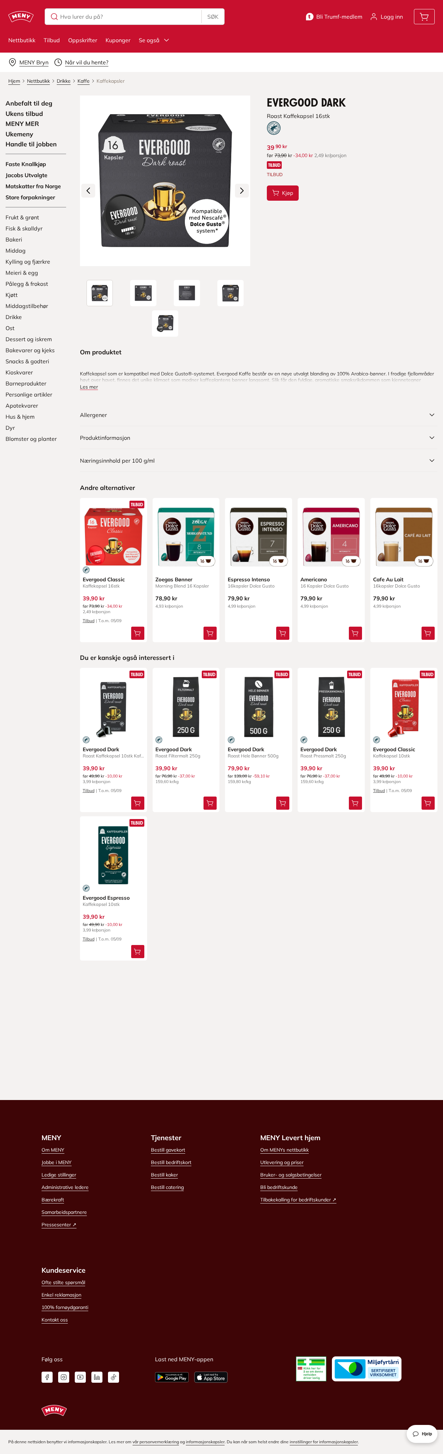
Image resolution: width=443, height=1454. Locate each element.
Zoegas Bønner (173, 579)
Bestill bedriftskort (171, 1162)
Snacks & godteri (27, 361)
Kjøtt (12, 294)
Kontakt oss (55, 1320)
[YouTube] (80, 1377)
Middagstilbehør (27, 305)
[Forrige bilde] (88, 191)
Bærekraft (53, 1200)
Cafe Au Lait (388, 579)
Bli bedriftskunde (279, 1187)
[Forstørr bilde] (165, 181)
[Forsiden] (143, 293)
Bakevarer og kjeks (30, 350)
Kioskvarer (19, 372)
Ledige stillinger (59, 1175)
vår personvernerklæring (156, 1441)
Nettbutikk (21, 40)
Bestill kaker (164, 1175)
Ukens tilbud (24, 114)
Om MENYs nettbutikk (284, 1150)
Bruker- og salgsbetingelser (291, 1175)
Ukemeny (19, 134)
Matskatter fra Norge (33, 186)
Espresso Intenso (249, 579)
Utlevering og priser (282, 1162)
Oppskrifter (82, 40)
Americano (313, 579)
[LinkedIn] (96, 1377)
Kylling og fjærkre (28, 261)
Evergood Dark (101, 749)
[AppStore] (211, 1377)
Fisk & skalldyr (24, 228)
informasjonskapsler (205, 1441)
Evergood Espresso (106, 897)
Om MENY (53, 1150)
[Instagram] (63, 1377)
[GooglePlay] (172, 1377)
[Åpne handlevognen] (424, 16)
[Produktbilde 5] (165, 323)
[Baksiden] (187, 293)
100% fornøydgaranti (65, 1307)
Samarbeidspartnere (64, 1212)
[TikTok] (113, 1377)
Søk (212, 16)
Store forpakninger (30, 197)
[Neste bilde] (242, 191)
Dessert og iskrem (29, 339)
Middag (16, 250)
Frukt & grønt (22, 217)
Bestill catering (167, 1187)
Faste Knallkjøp (26, 164)
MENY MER (22, 124)
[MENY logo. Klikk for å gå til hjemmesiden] (21, 16)
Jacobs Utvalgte (26, 175)
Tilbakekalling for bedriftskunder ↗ (298, 1200)
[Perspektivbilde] (230, 293)
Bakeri (14, 239)
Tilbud (52, 40)
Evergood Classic (104, 579)
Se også (149, 40)
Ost (10, 328)
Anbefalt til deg (29, 103)
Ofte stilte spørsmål (63, 1282)
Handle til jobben (31, 144)
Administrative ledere (65, 1187)
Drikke (14, 316)
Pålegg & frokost (27, 283)
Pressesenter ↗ (59, 1224)
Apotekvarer (22, 405)
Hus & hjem (20, 416)
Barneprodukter (26, 383)
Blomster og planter (31, 438)
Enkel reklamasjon (61, 1295)
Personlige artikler (29, 394)
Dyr (10, 427)
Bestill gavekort (168, 1150)
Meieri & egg (22, 272)
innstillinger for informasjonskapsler (324, 1441)
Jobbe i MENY (57, 1162)
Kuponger (118, 40)
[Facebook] (47, 1377)
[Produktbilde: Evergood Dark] (100, 293)
